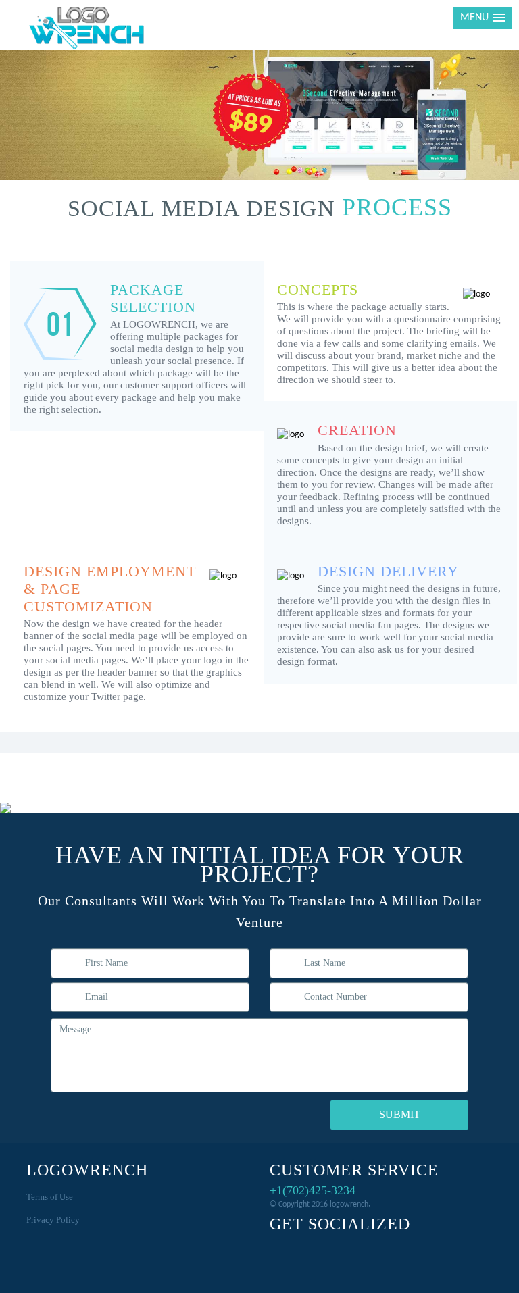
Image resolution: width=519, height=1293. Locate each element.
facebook (283, 1251)
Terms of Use (49, 1197)
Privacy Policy (53, 1220)
